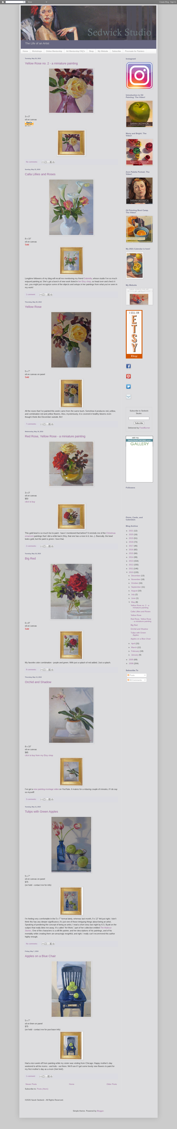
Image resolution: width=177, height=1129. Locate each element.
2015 (131, 553)
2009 (131, 659)
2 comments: (31, 546)
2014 (131, 557)
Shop (91, 51)
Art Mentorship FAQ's (75, 51)
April (133, 643)
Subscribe (116, 51)
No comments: (32, 162)
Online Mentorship (54, 51)
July (133, 594)
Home (25, 51)
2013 (131, 561)
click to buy (30, 502)
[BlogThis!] (45, 162)
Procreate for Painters (134, 51)
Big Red (30, 558)
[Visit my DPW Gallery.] (139, 446)
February (135, 651)
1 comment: (31, 294)
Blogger (100, 1111)
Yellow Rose (33, 307)
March (134, 647)
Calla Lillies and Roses (40, 174)
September (136, 587)
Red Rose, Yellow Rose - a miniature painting (55, 436)
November (136, 579)
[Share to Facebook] (51, 162)
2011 (131, 568)
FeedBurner (145, 428)
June (133, 598)
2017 (131, 546)
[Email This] (43, 162)
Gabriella (88, 278)
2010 (131, 572)
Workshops (37, 51)
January (135, 655)
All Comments (135, 680)
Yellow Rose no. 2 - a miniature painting (51, 63)
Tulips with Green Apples (41, 811)
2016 (131, 549)
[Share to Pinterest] (53, 162)
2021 (131, 531)
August (134, 591)
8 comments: (31, 670)
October (135, 583)
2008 (131, 663)
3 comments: (31, 799)
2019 (131, 538)
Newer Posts (31, 1084)
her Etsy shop (84, 281)
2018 (131, 542)
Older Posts (112, 1084)
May (133, 602)
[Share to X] (48, 162)
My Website (103, 51)
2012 (131, 565)
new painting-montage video (46, 789)
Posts (132, 675)
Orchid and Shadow (38, 682)
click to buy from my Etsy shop (39, 755)
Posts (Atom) (42, 1089)
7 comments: (31, 424)
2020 (131, 534)
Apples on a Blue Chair (40, 956)
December (136, 575)
